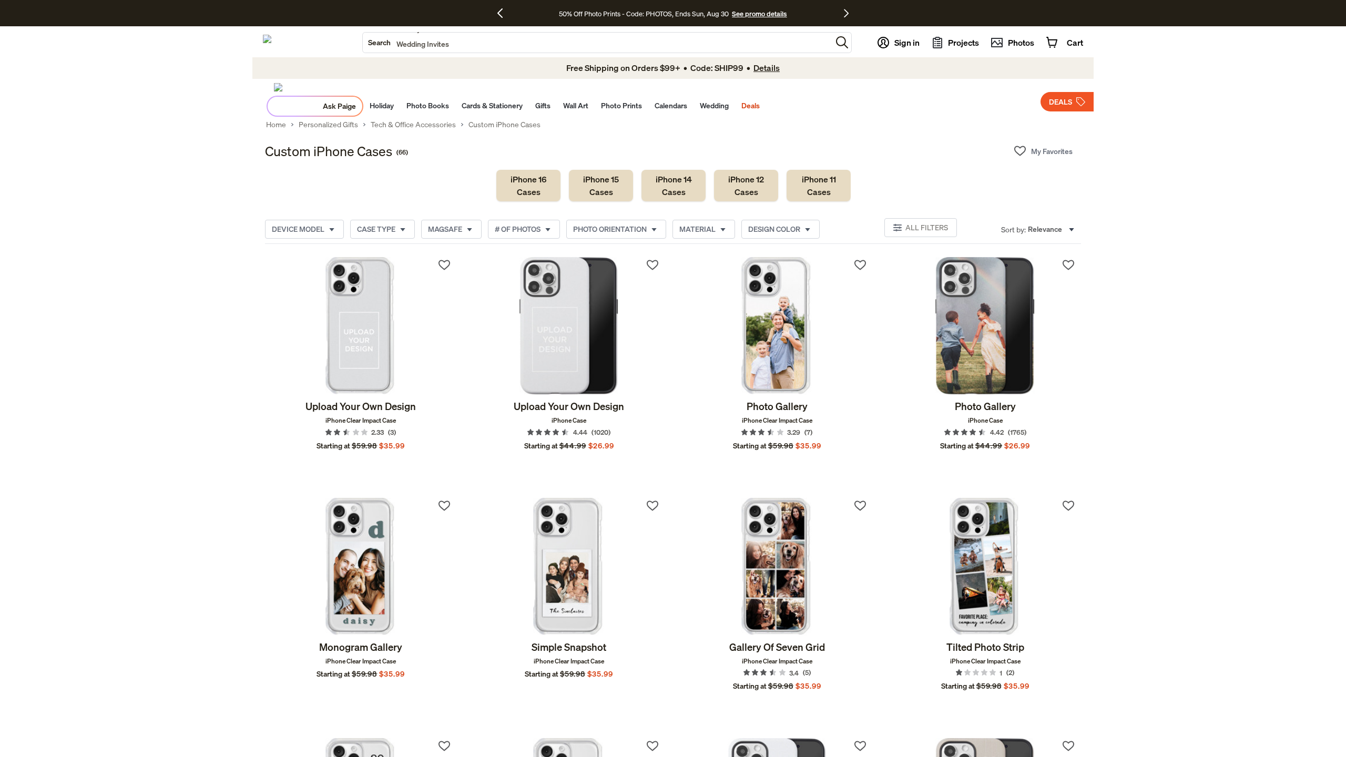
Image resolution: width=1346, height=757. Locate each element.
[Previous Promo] (504, 13)
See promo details (759, 13)
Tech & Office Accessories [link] (413, 124)
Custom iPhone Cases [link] (504, 124)
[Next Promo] (846, 13)
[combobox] (597, 43)
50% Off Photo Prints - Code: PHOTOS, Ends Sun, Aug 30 (644, 13)
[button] (842, 42)
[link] (528, 185)
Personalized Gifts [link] (328, 124)
